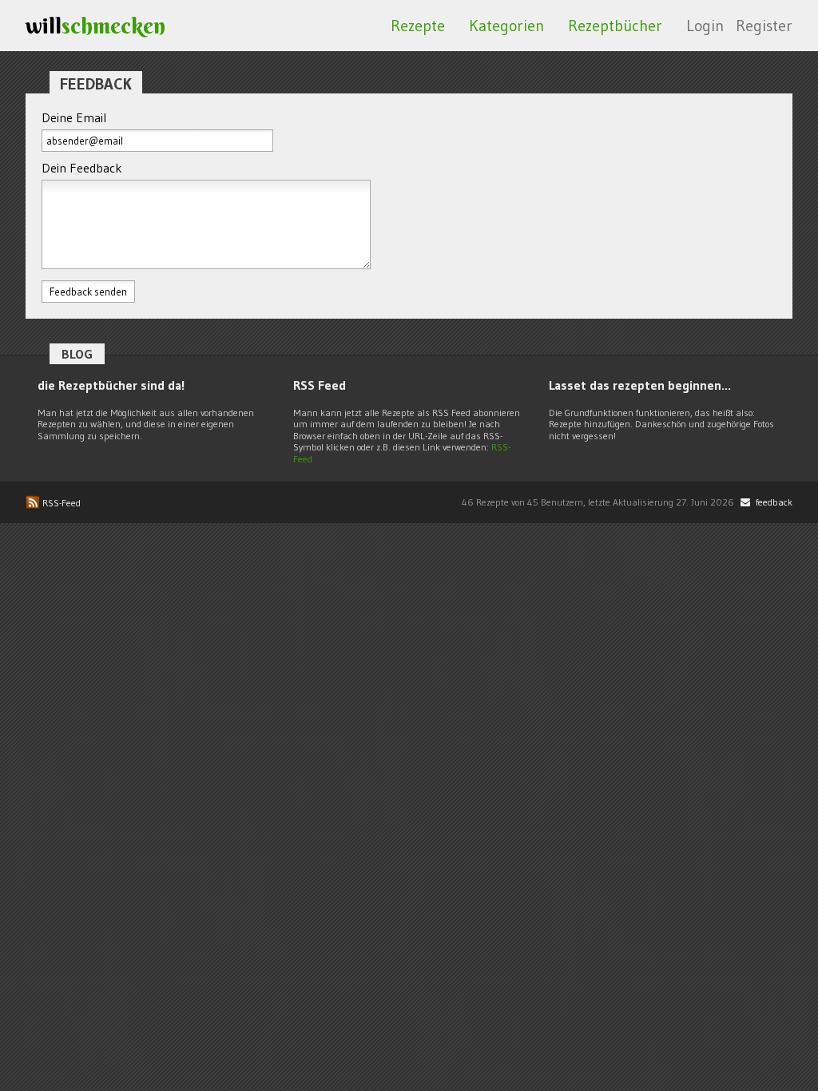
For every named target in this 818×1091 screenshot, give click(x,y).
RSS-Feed (60, 503)
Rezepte (418, 25)
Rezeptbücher (615, 25)
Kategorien (506, 25)
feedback (772, 502)
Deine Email (74, 117)
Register (764, 25)
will (95, 25)
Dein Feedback (82, 168)
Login (705, 25)
